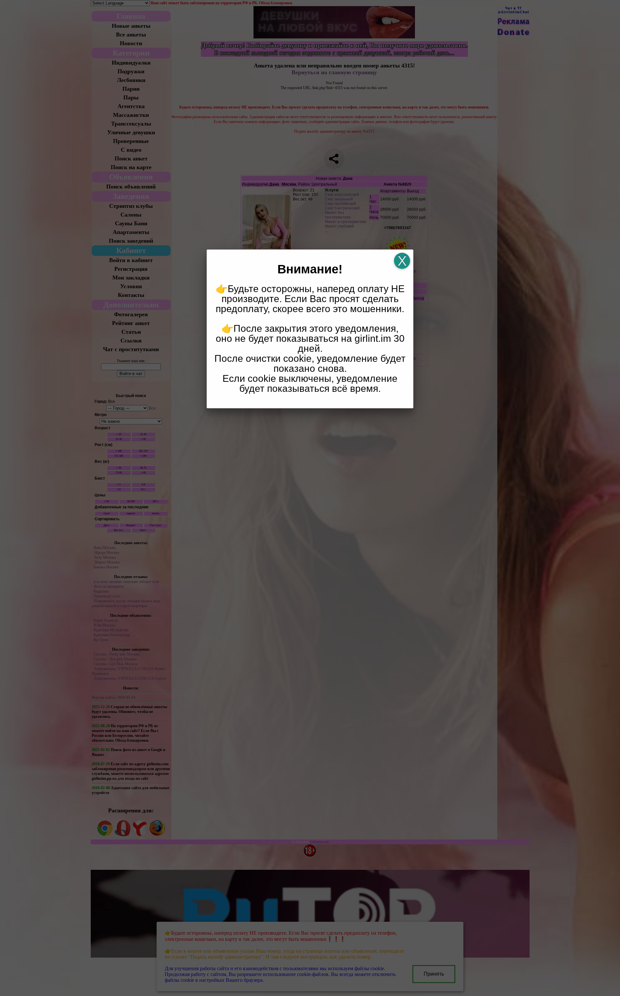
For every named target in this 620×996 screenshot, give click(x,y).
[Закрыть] (402, 261)
